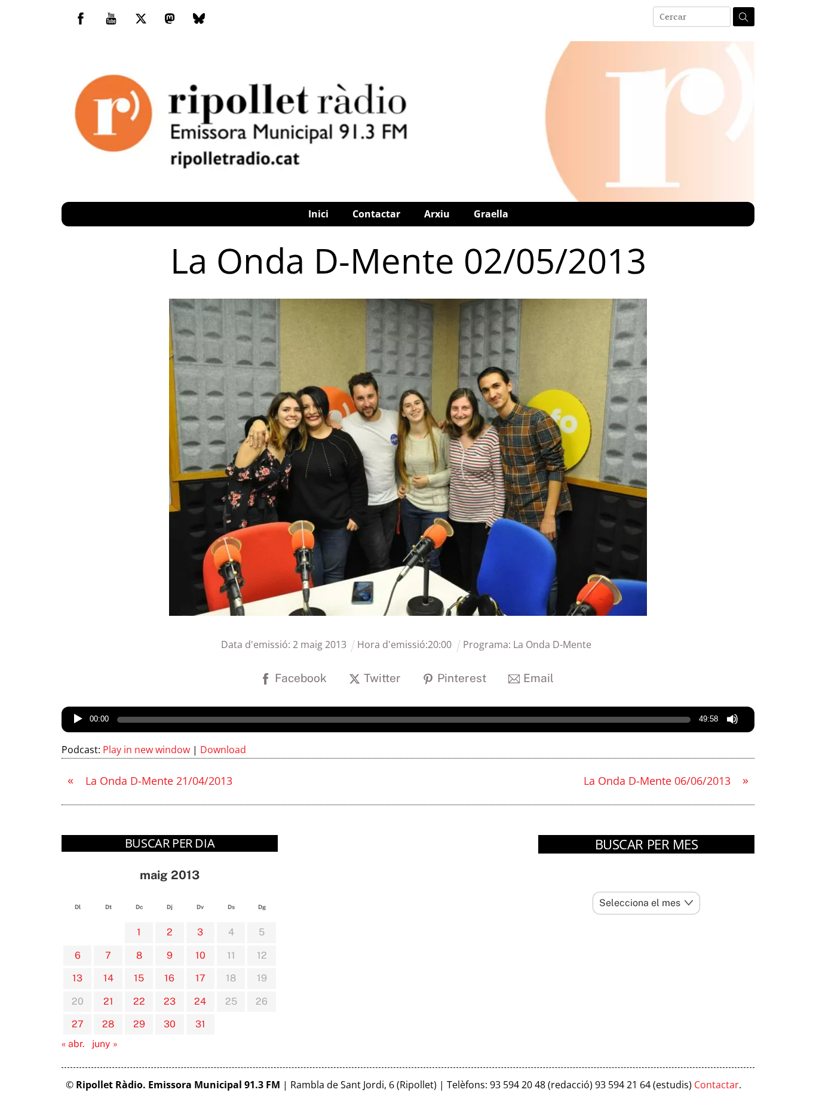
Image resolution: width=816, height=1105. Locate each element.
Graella (491, 213)
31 (200, 1024)
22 (139, 1001)
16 (169, 978)
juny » (105, 1043)
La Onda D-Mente (552, 644)
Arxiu (437, 213)
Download (223, 749)
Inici (318, 213)
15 (139, 978)
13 (77, 978)
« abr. (73, 1043)
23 (170, 1001)
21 (108, 1001)
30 (170, 1024)
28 (108, 1024)
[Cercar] (743, 16)
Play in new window (146, 749)
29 (139, 1024)
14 (108, 978)
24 (200, 1001)
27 (78, 1024)
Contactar (376, 213)
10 (200, 955)
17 (200, 978)
